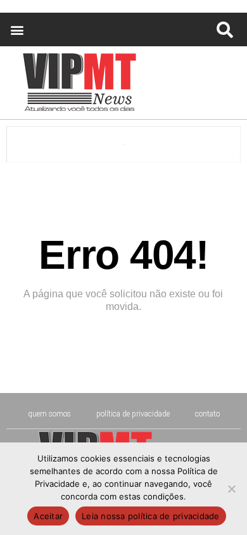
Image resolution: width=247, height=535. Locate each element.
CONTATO (207, 413)
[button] (16, 29)
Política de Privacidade (133, 413)
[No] (231, 488)
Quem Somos (49, 413)
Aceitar (48, 516)
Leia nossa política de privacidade (151, 516)
